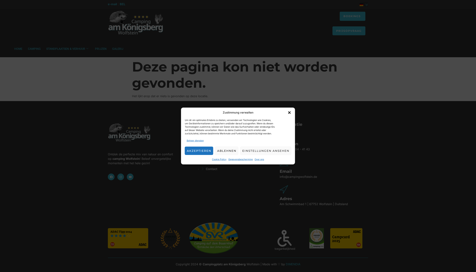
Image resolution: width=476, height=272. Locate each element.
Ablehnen (226, 151)
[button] (289, 112)
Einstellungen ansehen (265, 151)
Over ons (259, 159)
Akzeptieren (199, 151)
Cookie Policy (219, 159)
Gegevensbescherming (240, 159)
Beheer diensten (195, 140)
